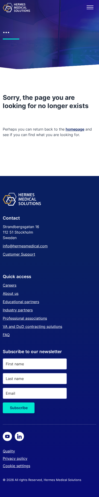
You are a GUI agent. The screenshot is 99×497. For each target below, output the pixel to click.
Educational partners (21, 301)
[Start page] (16, 7)
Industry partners (18, 310)
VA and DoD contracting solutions (32, 326)
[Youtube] (7, 436)
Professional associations (25, 318)
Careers (9, 285)
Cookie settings (16, 465)
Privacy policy (15, 458)
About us (10, 293)
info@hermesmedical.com (25, 246)
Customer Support (19, 254)
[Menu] (90, 7)
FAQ (6, 334)
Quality (9, 451)
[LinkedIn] (19, 436)
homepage (75, 129)
